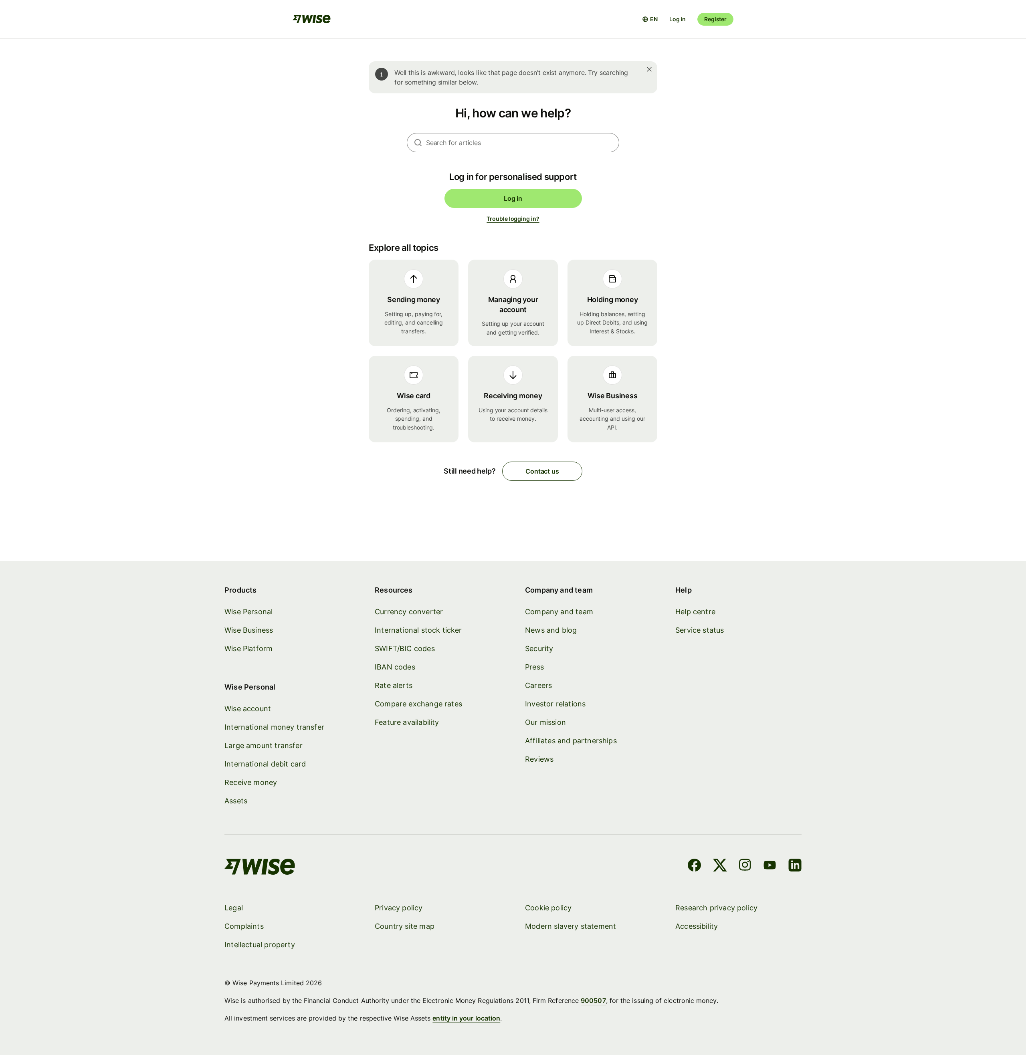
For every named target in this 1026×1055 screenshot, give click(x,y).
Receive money (250, 782)
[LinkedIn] (795, 866)
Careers (538, 685)
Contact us (542, 471)
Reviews (539, 759)
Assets (235, 801)
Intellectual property (259, 944)
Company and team (559, 611)
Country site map (404, 926)
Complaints (244, 926)
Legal (233, 908)
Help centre (695, 611)
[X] (720, 866)
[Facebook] (694, 866)
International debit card (265, 764)
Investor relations (555, 704)
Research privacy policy (716, 908)
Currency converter (409, 611)
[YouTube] (769, 866)
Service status (699, 630)
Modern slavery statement (570, 926)
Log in (677, 19)
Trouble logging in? (513, 218)
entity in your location (466, 1018)
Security (539, 648)
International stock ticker (418, 630)
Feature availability (407, 722)
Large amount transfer (263, 745)
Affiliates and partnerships (571, 740)
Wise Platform (248, 648)
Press (534, 667)
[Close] (649, 69)
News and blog (551, 630)
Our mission (545, 722)
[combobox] (522, 142)
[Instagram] (745, 866)
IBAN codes (395, 667)
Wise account (247, 708)
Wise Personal (248, 611)
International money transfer (274, 727)
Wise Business (248, 630)
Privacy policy (399, 908)
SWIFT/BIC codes (405, 648)
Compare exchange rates (418, 704)
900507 (593, 1001)
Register (715, 19)
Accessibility (696, 926)
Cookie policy (548, 908)
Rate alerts (393, 685)
